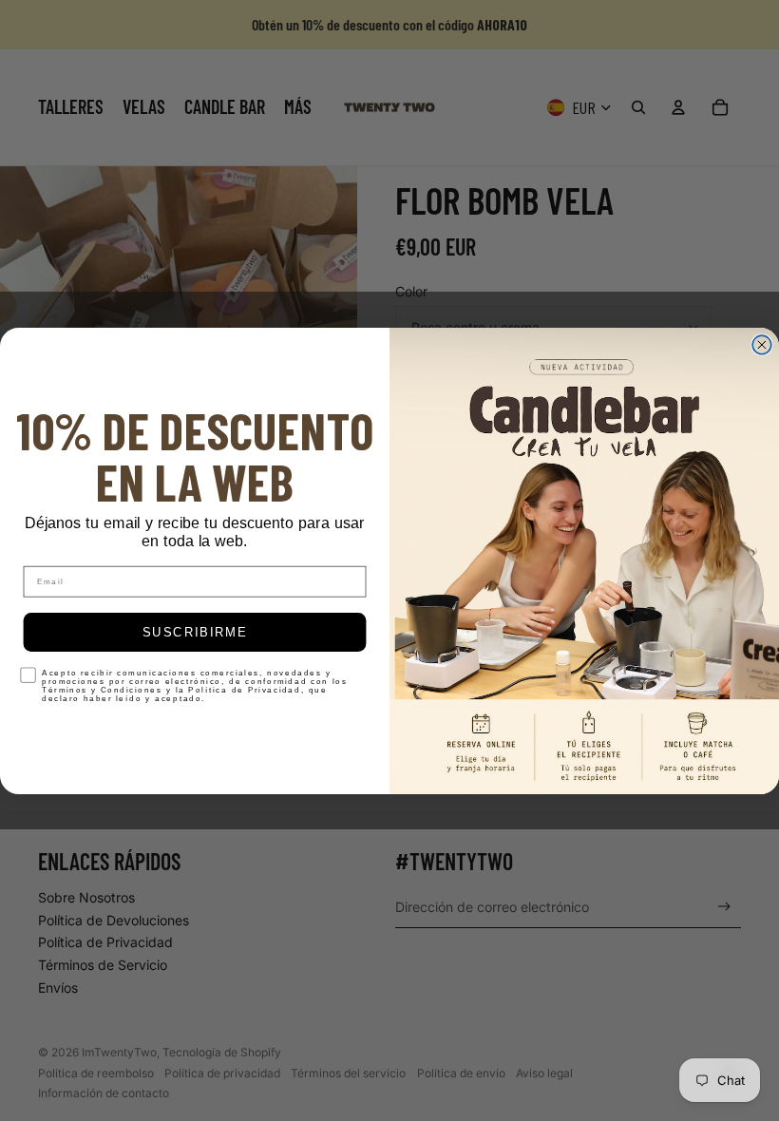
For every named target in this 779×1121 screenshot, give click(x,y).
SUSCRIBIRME (195, 631)
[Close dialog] (761, 344)
